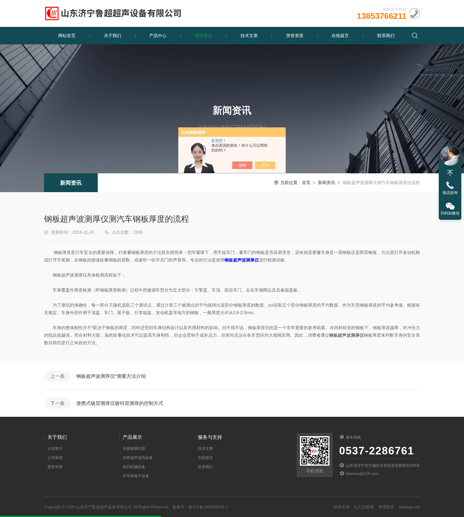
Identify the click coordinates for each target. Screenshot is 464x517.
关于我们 (112, 35)
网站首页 (66, 35)
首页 (306, 182)
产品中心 (157, 35)
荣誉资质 (294, 35)
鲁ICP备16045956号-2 (208, 507)
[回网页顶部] (450, 173)
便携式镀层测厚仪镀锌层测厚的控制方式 (119, 403)
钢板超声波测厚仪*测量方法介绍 (111, 376)
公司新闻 (55, 457)
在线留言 (340, 35)
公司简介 (55, 448)
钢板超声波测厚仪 (241, 260)
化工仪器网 (364, 507)
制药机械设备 (134, 467)
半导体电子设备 (136, 476)
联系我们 (385, 35)
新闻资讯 (203, 35)
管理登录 (386, 507)
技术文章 (249, 35)
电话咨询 (450, 193)
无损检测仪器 (134, 448)
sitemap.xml (409, 507)
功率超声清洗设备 (138, 457)
